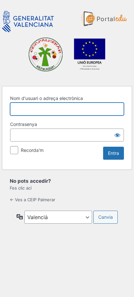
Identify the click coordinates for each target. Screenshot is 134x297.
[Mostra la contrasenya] (117, 135)
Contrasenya (23, 124)
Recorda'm (32, 150)
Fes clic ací (21, 188)
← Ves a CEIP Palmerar (32, 199)
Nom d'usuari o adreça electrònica (46, 98)
